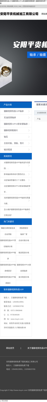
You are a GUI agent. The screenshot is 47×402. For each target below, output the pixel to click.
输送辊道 (8, 150)
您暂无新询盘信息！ (29, 6)
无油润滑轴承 (10, 117)
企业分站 (3, 6)
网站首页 (10, 348)
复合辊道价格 (24, 277)
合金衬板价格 (24, 240)
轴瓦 (6, 137)
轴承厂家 (23, 234)
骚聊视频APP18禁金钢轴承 (16, 124)
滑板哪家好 (23, 228)
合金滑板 (8, 234)
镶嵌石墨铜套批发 (8, 228)
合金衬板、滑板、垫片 (14, 143)
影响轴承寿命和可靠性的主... (15, 174)
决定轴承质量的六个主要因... (15, 180)
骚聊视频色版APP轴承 (14, 111)
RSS (15, 6)
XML (20, 6)
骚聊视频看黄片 (11, 130)
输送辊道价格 (24, 253)
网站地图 (10, 6)
